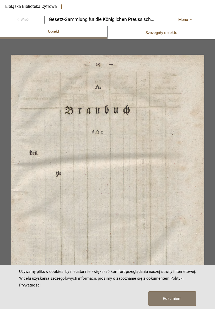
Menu (183, 19)
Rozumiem (172, 298)
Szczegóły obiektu (161, 32)
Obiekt (53, 31)
